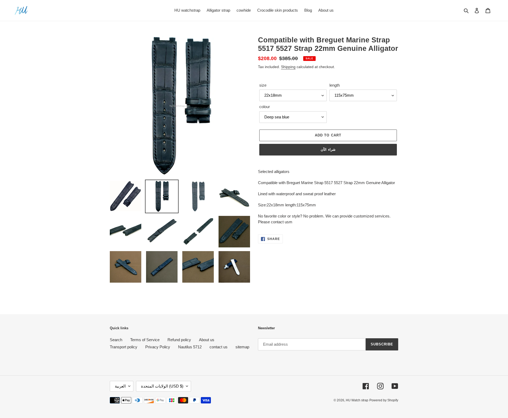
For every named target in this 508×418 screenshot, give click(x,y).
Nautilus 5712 (190, 347)
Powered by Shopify (383, 400)
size (262, 85)
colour (264, 106)
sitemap (242, 347)
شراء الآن (328, 150)
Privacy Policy (157, 347)
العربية (120, 386)
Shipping (288, 67)
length (334, 85)
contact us (219, 347)
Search (116, 339)
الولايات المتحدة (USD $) (162, 386)
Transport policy (123, 347)
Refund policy (179, 339)
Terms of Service (145, 339)
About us (206, 339)
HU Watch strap (357, 400)
